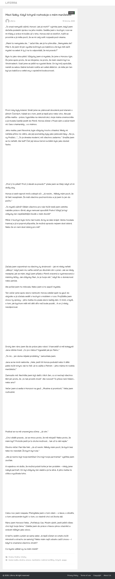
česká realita (13, 560)
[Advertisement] (40, 90)
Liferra (11, 2)
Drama (71, 13)
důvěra (22, 560)
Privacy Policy (72, 575)
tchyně (58, 560)
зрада (64, 560)
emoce (28, 560)
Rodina (17, 557)
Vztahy (23, 557)
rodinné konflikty (47, 560)
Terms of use (86, 575)
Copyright (97, 575)
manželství (36, 560)
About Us (107, 575)
